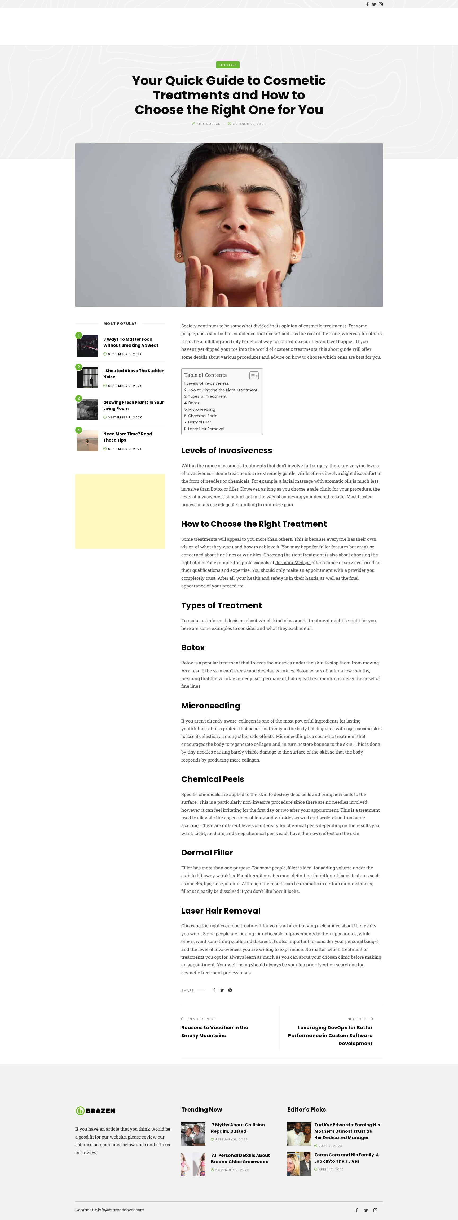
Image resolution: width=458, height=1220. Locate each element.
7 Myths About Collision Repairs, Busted (238, 1128)
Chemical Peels (202, 415)
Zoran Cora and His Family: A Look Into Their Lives (346, 1158)
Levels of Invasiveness (208, 383)
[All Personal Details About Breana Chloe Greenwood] (193, 1165)
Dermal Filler (199, 422)
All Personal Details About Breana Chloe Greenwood (240, 1158)
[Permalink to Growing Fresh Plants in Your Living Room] (87, 410)
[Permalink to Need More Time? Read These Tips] (87, 441)
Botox (194, 402)
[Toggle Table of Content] (251, 375)
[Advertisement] (120, 511)
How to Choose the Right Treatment (222, 390)
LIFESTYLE (228, 65)
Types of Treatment (207, 396)
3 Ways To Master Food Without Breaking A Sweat (130, 342)
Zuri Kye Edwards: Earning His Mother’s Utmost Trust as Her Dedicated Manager (347, 1131)
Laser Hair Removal (206, 428)
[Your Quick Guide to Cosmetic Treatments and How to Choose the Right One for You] (214, 990)
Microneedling (201, 409)
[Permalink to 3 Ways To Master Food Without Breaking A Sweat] (87, 346)
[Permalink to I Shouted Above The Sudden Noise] (87, 378)
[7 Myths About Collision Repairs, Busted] (193, 1135)
